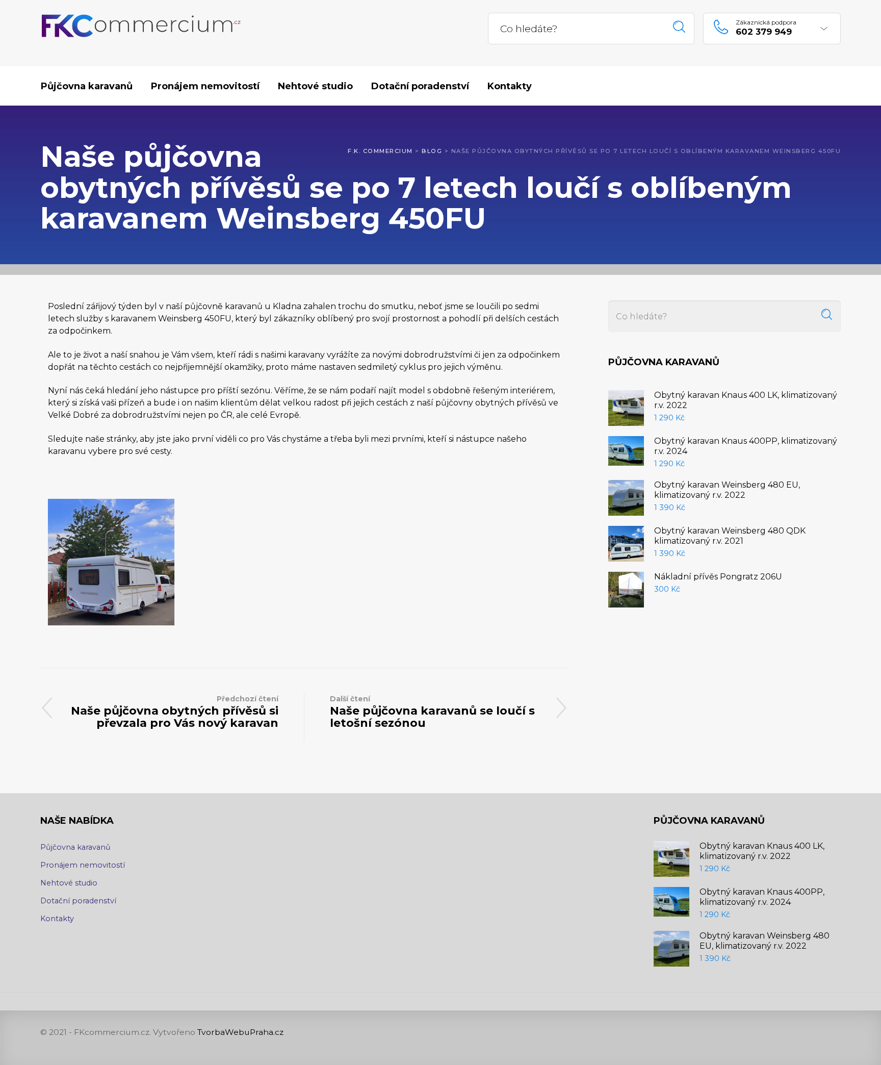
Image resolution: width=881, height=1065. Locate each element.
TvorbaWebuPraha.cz (240, 1032)
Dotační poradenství (78, 900)
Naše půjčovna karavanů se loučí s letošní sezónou (432, 712)
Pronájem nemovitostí (82, 865)
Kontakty (57, 918)
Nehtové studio (68, 883)
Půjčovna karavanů (75, 847)
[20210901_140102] (111, 562)
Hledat (679, 27)
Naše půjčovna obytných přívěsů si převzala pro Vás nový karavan (174, 712)
